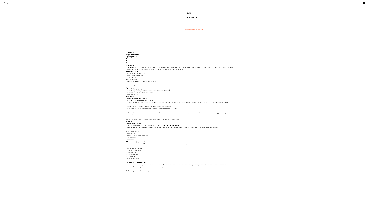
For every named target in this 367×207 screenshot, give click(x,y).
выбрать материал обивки (194, 29)
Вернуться (7, 3)
